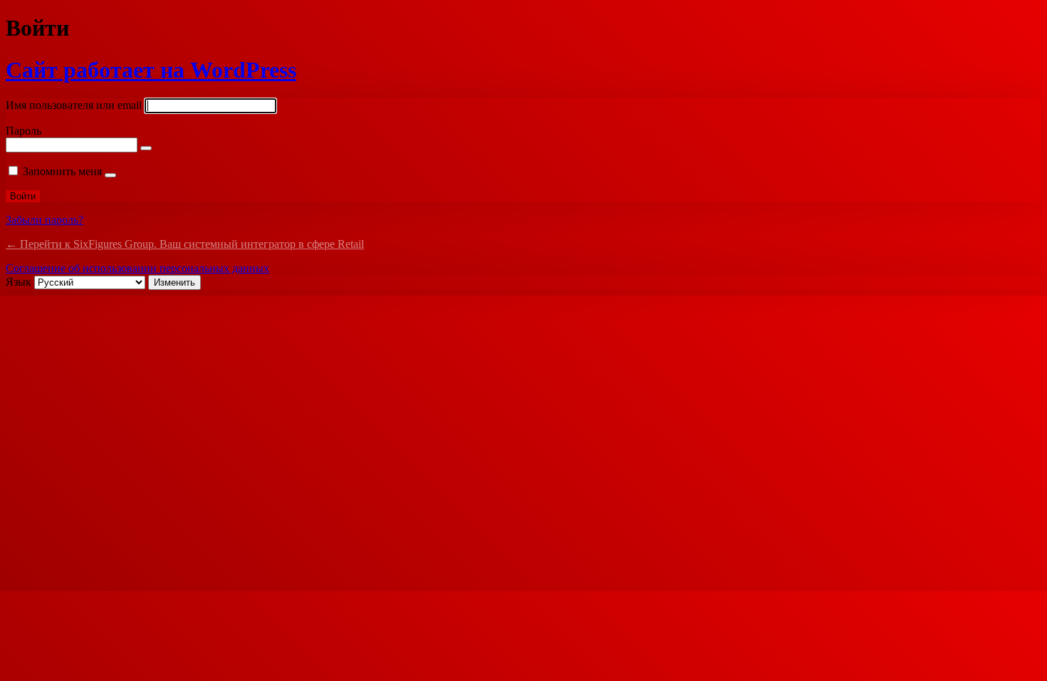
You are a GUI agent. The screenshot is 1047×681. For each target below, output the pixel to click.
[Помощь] (110, 175)
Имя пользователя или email (74, 105)
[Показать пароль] (146, 148)
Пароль (23, 131)
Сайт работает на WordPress (151, 70)
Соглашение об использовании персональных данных (137, 268)
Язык (18, 282)
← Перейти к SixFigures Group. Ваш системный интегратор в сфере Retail (185, 244)
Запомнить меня (62, 171)
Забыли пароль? (44, 220)
